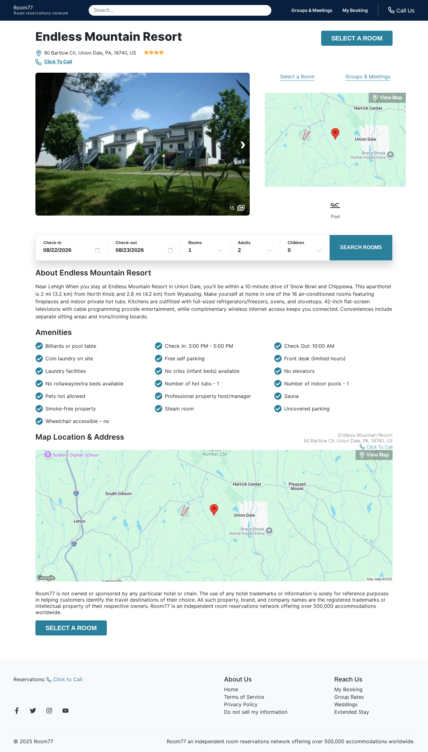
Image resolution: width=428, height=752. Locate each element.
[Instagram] (49, 712)
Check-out (126, 242)
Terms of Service (244, 697)
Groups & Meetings (311, 10)
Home (231, 689)
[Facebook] (16, 712)
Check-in (52, 242)
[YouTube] (65, 712)
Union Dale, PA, (95, 53)
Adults (244, 242)
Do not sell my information (255, 712)
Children (296, 242)
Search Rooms (361, 247)
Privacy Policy (241, 704)
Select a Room (357, 38)
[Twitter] (33, 712)
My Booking (355, 10)
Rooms (195, 242)
